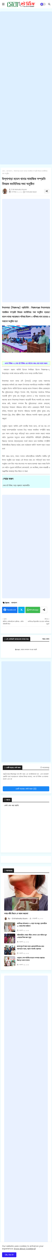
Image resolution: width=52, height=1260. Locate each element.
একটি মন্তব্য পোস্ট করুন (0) (26, 788)
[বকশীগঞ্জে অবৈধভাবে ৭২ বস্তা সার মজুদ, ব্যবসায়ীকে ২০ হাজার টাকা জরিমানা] (9, 927)
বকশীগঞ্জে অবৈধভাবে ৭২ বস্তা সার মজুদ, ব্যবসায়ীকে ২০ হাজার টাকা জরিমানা (32, 924)
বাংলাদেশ (9, 171)
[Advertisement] (26, 88)
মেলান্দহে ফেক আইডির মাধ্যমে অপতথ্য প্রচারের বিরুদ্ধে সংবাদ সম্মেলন (31, 958)
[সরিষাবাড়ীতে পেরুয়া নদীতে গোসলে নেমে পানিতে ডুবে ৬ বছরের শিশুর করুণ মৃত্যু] (9, 938)
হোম (3, 171)
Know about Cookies (24, 1248)
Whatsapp (34, 609)
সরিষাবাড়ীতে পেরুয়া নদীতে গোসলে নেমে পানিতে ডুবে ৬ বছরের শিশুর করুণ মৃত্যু (32, 936)
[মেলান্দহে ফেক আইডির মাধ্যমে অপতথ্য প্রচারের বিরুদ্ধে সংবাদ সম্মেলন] (9, 961)
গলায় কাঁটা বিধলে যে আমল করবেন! (16, 913)
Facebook (11, 609)
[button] (49, 4)
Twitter (21, 610)
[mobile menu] (3, 4)
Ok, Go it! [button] (9, 1254)
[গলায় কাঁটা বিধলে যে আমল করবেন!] (26, 893)
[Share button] (44, 610)
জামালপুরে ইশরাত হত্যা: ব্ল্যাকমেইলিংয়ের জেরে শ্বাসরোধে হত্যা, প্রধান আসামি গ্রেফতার (30, 947)
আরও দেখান (45, 639)
